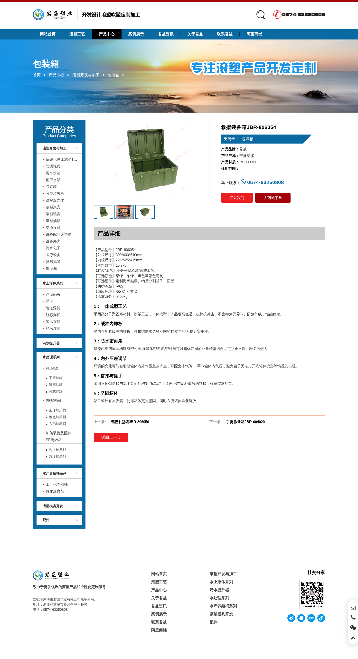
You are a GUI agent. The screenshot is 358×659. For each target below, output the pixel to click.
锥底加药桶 (57, 417)
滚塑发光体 (55, 200)
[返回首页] (86, 14)
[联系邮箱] (353, 607)
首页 (37, 75)
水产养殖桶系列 (54, 473)
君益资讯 (166, 34)
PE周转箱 (54, 440)
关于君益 (195, 34)
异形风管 (53, 262)
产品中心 (106, 34)
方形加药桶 (57, 424)
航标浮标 (53, 315)
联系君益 (225, 34)
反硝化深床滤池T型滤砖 (60, 160)
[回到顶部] (353, 637)
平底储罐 (56, 378)
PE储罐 (52, 368)
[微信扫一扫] (353, 627)
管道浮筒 (53, 308)
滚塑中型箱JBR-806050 (130, 422)
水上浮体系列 (53, 283)
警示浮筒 (53, 322)
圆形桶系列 (57, 449)
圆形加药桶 (57, 410)
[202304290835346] (151, 160)
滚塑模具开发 (53, 506)
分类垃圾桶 (55, 193)
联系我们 (237, 198)
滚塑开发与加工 (86, 75)
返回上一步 (111, 437)
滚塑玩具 (53, 214)
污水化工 (53, 248)
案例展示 (136, 34)
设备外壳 (53, 241)
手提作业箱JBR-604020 (245, 422)
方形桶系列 (57, 456)
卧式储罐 (56, 391)
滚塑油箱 (53, 221)
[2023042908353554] (145, 211)
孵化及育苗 (55, 491)
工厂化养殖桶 (57, 484)
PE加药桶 (54, 400)
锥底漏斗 (53, 268)
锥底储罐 (56, 385)
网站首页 (48, 34)
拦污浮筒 (53, 328)
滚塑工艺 (77, 34)
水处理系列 (51, 357)
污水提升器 (51, 343)
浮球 (49, 301)
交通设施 (53, 227)
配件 (46, 520)
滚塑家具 (53, 207)
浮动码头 (53, 294)
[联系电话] (353, 617)
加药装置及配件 (58, 433)
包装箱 (113, 75)
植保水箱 (53, 180)
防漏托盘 (53, 166)
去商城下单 (273, 198)
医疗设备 (53, 255)
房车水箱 (53, 173)
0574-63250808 (265, 182)
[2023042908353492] (124, 211)
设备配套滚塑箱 (58, 234)
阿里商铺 (254, 34)
